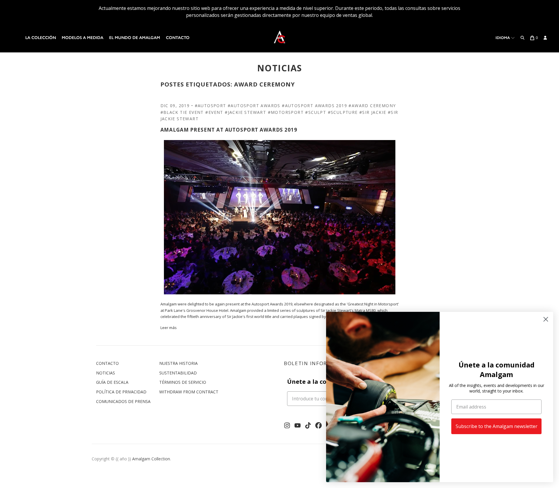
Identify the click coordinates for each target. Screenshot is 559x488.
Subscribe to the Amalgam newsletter (496, 426)
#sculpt (315, 112)
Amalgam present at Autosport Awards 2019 (228, 129)
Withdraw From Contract (188, 392)
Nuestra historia (178, 363)
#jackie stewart (245, 112)
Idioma (503, 38)
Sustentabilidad (178, 373)
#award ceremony (372, 105)
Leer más (168, 327)
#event (214, 112)
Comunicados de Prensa (123, 401)
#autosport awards (254, 105)
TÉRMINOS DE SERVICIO (182, 382)
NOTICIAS (279, 68)
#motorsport (286, 112)
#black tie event (182, 112)
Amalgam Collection (151, 459)
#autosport (210, 105)
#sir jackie (372, 112)
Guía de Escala (112, 382)
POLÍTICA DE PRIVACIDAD (121, 392)
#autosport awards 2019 (314, 105)
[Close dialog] (546, 319)
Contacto (178, 37)
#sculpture (343, 112)
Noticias (105, 373)
